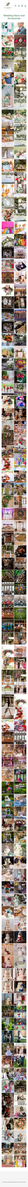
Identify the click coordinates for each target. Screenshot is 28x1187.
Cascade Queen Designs (11, 1182)
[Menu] (25, 5)
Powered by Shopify (21, 1182)
